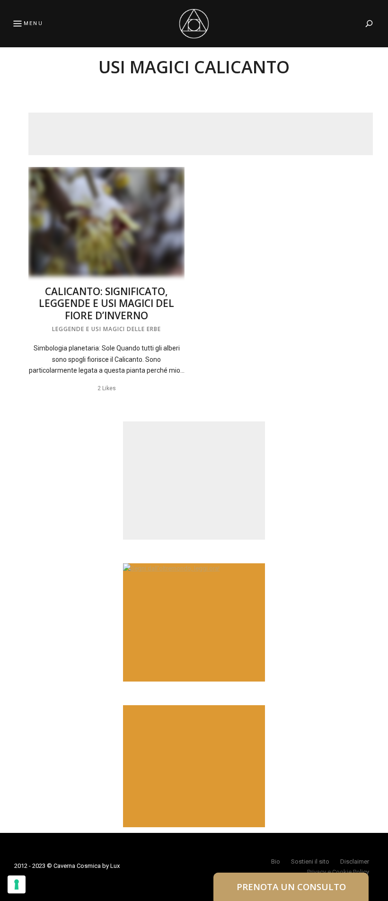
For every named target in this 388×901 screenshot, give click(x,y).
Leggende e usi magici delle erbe (106, 329)
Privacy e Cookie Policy (338, 871)
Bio (275, 861)
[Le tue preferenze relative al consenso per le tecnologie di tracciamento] (17, 884)
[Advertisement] (200, 134)
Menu (33, 23)
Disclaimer (354, 861)
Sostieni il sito (310, 861)
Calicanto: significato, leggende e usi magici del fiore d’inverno (106, 303)
